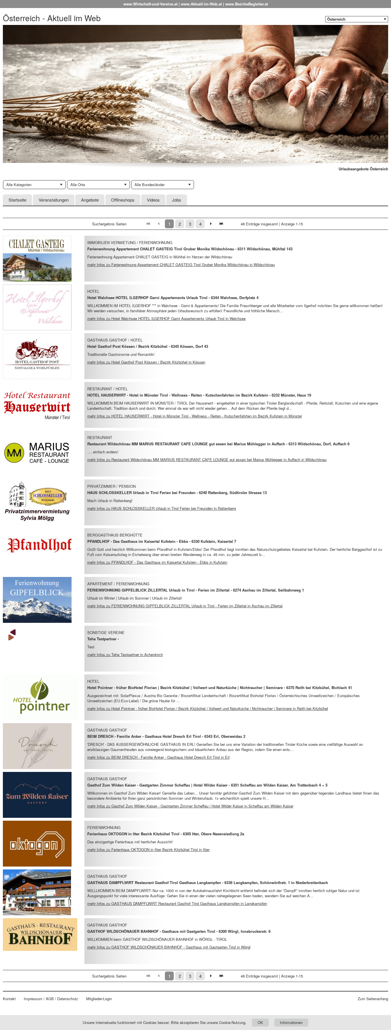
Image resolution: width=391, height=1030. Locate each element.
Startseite (17, 200)
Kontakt (9, 998)
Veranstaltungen (54, 200)
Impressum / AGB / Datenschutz (51, 998)
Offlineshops (123, 200)
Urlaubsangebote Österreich (363, 168)
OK (260, 1022)
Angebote (90, 200)
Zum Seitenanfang (373, 998)
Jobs (176, 200)
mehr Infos (181, 264)
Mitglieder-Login (99, 998)
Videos (153, 200)
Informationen (291, 1022)
